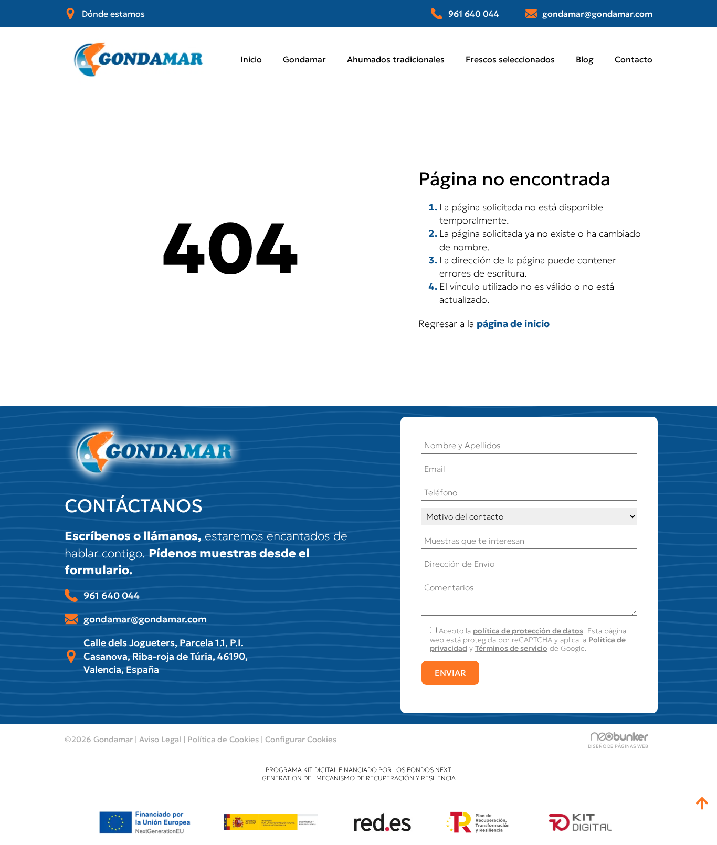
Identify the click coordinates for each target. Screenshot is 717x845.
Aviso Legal (160, 739)
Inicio (251, 59)
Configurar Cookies (300, 739)
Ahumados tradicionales (396, 59)
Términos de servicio (511, 648)
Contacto (633, 59)
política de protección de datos (528, 631)
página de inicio (513, 324)
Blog (585, 59)
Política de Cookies (223, 739)
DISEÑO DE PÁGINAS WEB (618, 746)
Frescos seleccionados (510, 59)
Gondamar (304, 59)
